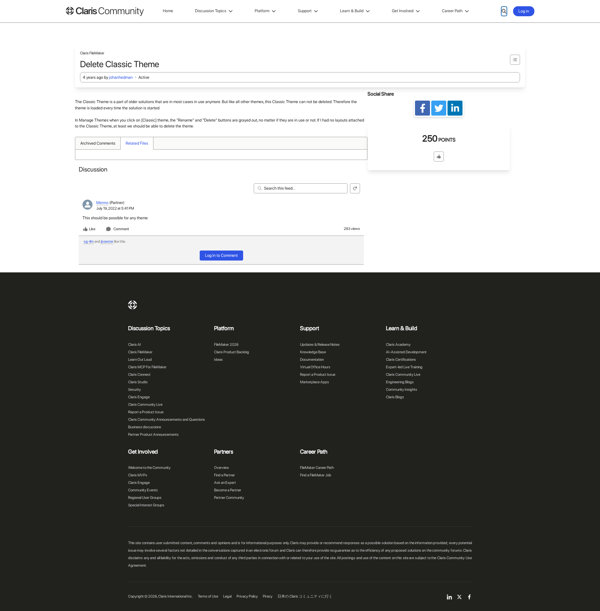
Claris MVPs (137, 475)
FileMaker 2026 (226, 344)
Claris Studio (138, 382)
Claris (132, 305)
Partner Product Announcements (153, 434)
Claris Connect (139, 374)
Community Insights (401, 389)
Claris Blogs (395, 397)
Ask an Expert (225, 482)
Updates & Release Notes (320, 344)
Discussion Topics (210, 10)
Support (305, 10)
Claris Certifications (401, 359)
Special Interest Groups (146, 505)
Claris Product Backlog (231, 352)
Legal (227, 596)
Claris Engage (139, 397)
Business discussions (144, 427)
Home (168, 10)
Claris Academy (398, 344)
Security (134, 389)
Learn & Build (351, 10)
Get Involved (402, 10)
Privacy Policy (247, 596)
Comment (121, 229)
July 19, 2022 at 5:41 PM (115, 208)
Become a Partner (227, 490)
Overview (221, 467)
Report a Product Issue (145, 412)
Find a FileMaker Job (315, 475)
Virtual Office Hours (315, 367)
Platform (262, 10)
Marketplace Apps (314, 382)
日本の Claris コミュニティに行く (305, 596)
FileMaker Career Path (317, 467)
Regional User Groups (145, 497)
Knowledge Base (313, 352)
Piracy (267, 596)
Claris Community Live (145, 404)
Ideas (218, 359)
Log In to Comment (221, 255)
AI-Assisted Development (406, 352)
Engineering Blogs (400, 382)
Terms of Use (208, 596)
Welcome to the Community (149, 467)
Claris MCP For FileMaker (147, 367)
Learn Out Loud (140, 359)
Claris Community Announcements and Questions (166, 419)
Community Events (143, 490)
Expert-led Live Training (404, 367)
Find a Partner (224, 475)
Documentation (312, 359)
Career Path (452, 10)
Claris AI (134, 344)
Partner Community (229, 497)
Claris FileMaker (140, 352)
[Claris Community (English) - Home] (105, 11)
